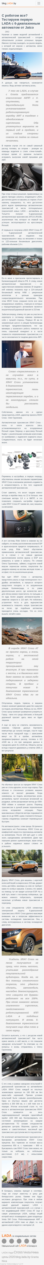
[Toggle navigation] (39, 3)
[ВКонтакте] (26, 1241)
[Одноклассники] (34, 1241)
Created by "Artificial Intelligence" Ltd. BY (11, 1264)
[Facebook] (4, 1241)
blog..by (9, 3)
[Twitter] (19, 1241)
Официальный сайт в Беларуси (19, 1246)
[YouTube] (11, 1241)
